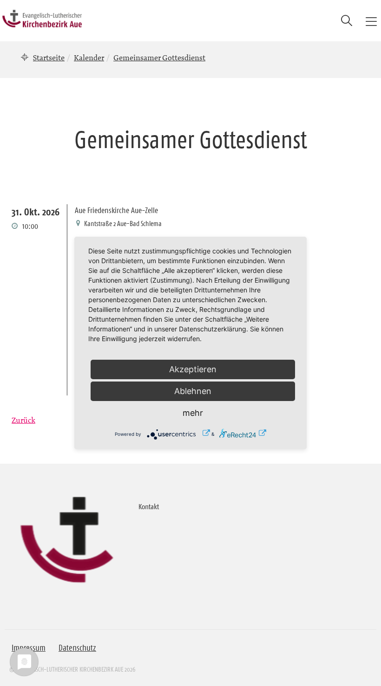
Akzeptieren (193, 369)
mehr (193, 413)
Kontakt (148, 506)
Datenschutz (77, 648)
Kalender (89, 57)
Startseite (49, 57)
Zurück (23, 420)
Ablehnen (192, 391)
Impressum (29, 648)
